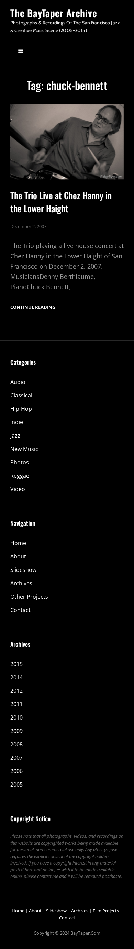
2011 (16, 704)
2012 (16, 690)
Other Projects (29, 596)
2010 (16, 717)
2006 (16, 771)
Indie (16, 422)
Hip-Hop (21, 409)
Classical (21, 395)
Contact (20, 610)
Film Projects (106, 910)
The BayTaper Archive (53, 13)
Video (17, 489)
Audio (17, 382)
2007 (16, 757)
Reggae (19, 475)
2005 (16, 784)
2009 (16, 731)
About (18, 556)
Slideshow (23, 570)
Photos (19, 462)
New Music (24, 449)
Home (18, 543)
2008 (16, 744)
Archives (21, 583)
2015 (16, 664)
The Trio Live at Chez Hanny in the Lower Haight (61, 202)
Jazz (15, 435)
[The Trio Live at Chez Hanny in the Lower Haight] (67, 141)
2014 (16, 677)
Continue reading (32, 308)
